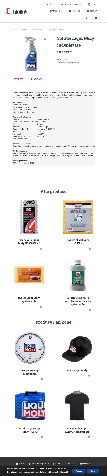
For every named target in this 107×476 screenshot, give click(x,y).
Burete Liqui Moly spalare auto (29, 299)
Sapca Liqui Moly (77, 370)
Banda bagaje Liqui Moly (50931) (30, 430)
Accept (79, 471)
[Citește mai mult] (41, 248)
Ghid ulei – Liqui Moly (72, 4)
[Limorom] (17, 11)
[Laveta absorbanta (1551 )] (78, 217)
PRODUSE (57, 11)
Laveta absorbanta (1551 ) (78, 241)
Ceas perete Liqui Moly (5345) (30, 372)
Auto (24, 29)
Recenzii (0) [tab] (36, 79)
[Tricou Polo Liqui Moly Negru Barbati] (77, 406)
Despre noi (76, 11)
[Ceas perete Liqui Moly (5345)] (30, 347)
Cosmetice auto (32, 29)
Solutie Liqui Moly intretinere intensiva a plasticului (78, 301)
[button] (45, 39)
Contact (93, 11)
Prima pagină (16, 29)
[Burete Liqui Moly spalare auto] (29, 275)
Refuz (92, 471)
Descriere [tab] (18, 79)
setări (65, 472)
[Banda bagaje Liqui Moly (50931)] (30, 406)
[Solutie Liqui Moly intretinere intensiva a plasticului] (78, 275)
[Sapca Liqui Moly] (77, 347)
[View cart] (96, 17)
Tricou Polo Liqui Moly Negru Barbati (77, 430)
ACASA (51, 4)
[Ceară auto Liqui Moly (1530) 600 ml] (29, 217)
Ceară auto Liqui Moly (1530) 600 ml (29, 241)
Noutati (94, 4)
